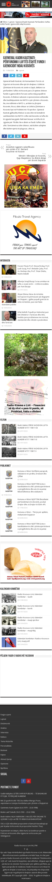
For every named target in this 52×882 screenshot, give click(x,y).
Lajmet (11, 22)
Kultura (3, 737)
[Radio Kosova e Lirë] (26, 4)
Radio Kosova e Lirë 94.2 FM (25, 845)
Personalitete (6, 746)
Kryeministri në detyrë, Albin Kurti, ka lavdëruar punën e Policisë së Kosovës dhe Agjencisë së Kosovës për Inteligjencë (23, 833)
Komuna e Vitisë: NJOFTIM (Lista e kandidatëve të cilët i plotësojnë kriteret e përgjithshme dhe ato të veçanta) (34, 526)
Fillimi (4, 22)
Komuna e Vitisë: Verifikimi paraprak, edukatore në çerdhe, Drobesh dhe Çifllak (33, 473)
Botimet (4, 750)
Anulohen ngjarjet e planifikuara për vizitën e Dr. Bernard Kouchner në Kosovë (20, 148)
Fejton (3, 755)
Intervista (4, 732)
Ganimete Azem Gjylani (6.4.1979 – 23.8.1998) (19, 808)
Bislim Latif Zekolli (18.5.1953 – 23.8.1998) (18, 812)
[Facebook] (23, 781)
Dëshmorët (5, 723)
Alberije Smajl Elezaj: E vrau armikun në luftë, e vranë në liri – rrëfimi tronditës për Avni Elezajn (33, 284)
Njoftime (4, 768)
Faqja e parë (6, 715)
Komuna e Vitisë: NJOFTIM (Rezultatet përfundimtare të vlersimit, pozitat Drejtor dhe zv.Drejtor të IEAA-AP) (33, 502)
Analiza (3, 728)
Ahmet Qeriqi (6, 759)
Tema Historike (7, 741)
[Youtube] (28, 781)
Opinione (4, 764)
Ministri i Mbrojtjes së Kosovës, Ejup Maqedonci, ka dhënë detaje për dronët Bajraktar (31, 157)
